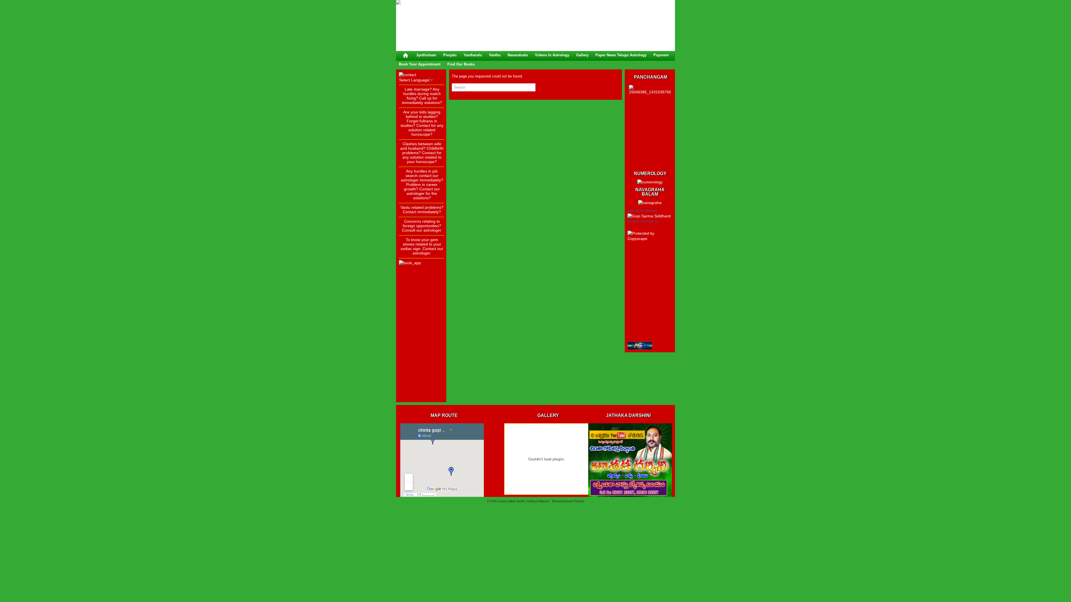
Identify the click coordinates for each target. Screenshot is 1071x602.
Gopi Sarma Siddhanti (642, 210)
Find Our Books (461, 64)
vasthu (495, 55)
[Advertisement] (421, 316)
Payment (661, 55)
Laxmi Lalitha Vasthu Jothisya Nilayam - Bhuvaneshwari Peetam (541, 501)
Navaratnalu (518, 55)
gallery (582, 55)
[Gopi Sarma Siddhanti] (649, 216)
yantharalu (473, 55)
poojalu (450, 55)
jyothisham (426, 55)
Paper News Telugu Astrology (621, 55)
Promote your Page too (643, 221)
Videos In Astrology (552, 55)
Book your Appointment (419, 64)
